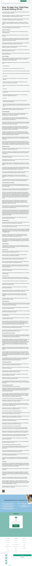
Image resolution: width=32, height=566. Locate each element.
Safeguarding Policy (16, 546)
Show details (9, 565)
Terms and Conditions (16, 544)
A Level (8, 3)
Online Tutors (8, 540)
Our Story (16, 540)
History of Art (4, 3)
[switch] (6, 558)
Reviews (8, 544)
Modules (16, 548)
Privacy (16, 542)
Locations (16, 550)
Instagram (24, 546)
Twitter (24, 544)
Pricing (8, 550)
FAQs (7, 548)
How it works (8, 542)
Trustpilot (24, 548)
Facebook (24, 542)
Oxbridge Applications (8, 546)
